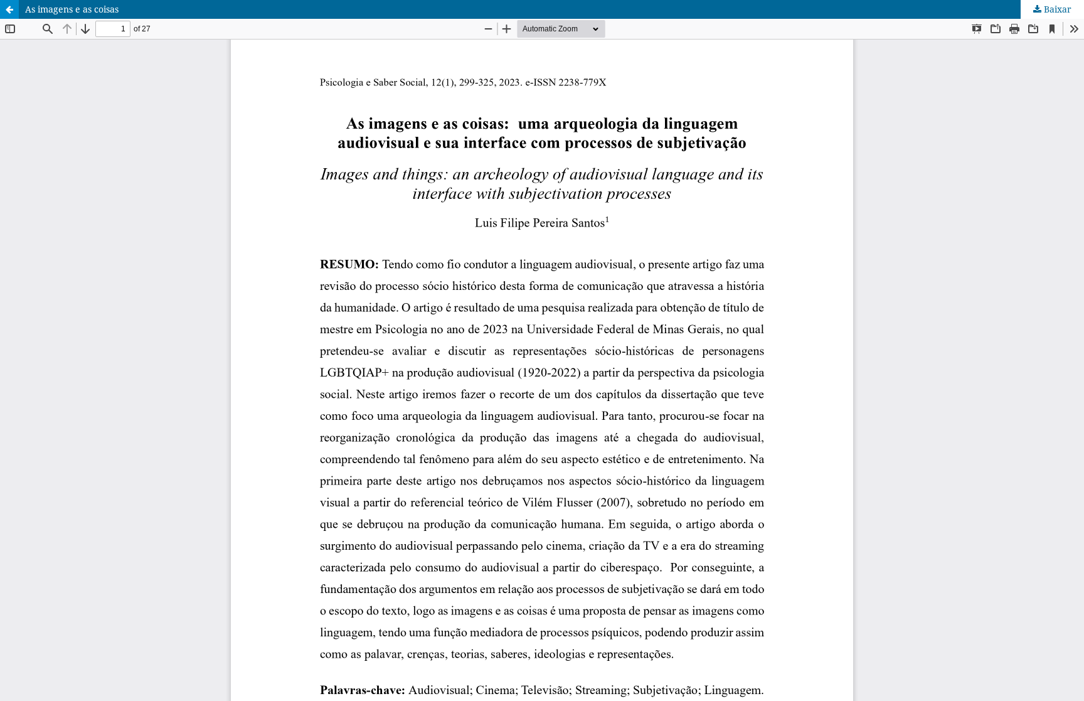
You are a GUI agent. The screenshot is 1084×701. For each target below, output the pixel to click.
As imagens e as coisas (72, 9)
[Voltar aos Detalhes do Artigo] (9, 9)
